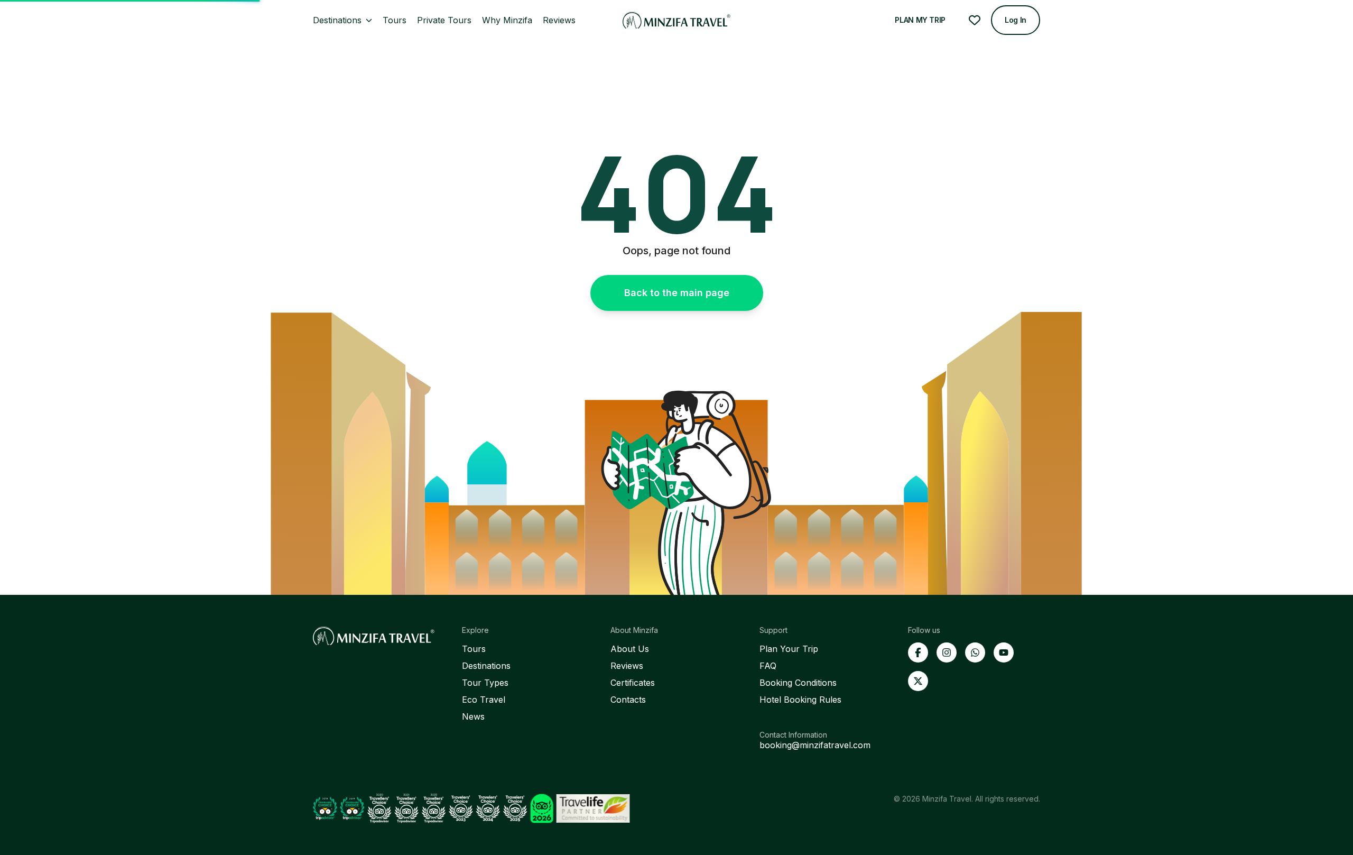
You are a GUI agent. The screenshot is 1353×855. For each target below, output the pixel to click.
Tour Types (485, 682)
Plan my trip (920, 19)
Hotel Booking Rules (800, 699)
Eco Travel (483, 699)
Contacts (628, 699)
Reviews (626, 665)
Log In (1015, 19)
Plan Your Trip (788, 648)
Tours (474, 648)
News (473, 716)
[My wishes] (975, 20)
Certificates (632, 682)
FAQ (767, 665)
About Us (629, 648)
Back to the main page (676, 292)
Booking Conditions (798, 682)
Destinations (486, 665)
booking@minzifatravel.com (814, 745)
